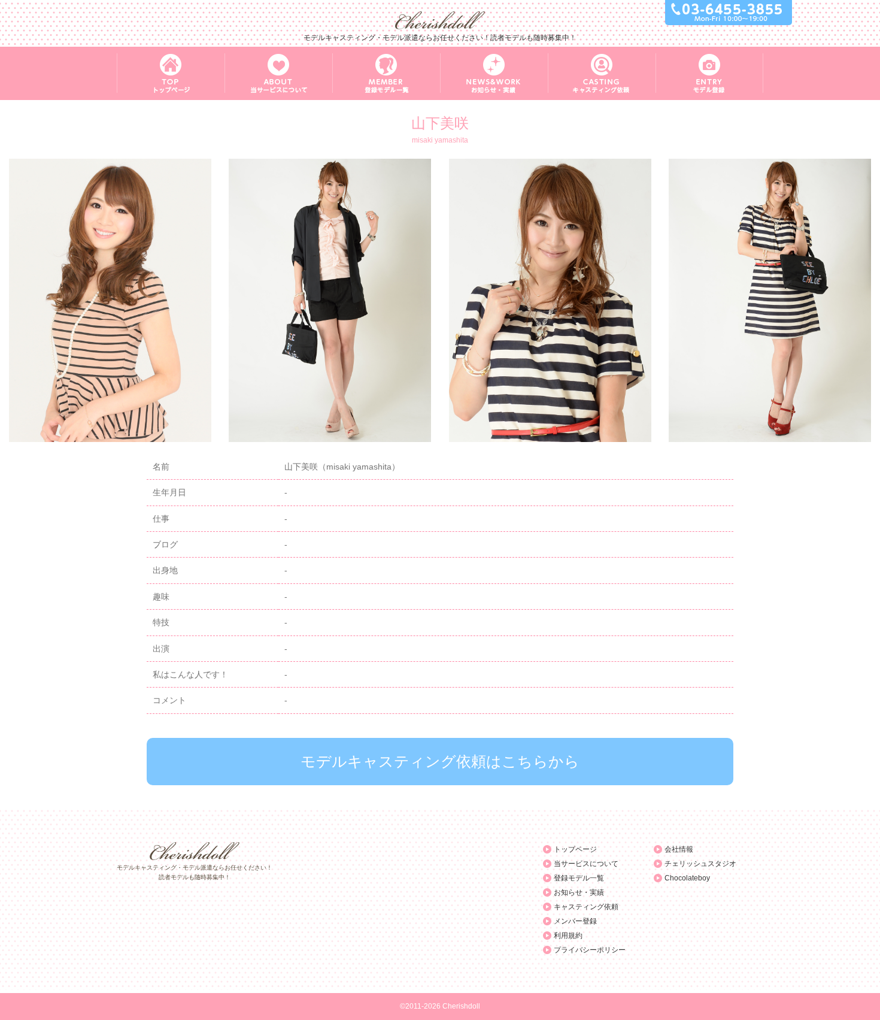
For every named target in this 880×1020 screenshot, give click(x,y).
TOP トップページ (170, 73)
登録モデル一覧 (579, 878)
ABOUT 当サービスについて (278, 73)
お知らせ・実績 (579, 892)
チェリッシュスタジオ (700, 863)
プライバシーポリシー (590, 950)
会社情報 (678, 849)
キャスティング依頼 (586, 907)
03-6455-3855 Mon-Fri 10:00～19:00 (728, 12)
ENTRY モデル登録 (709, 73)
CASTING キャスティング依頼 (602, 73)
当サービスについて (586, 863)
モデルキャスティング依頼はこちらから (440, 761)
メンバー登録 (575, 921)
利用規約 (568, 935)
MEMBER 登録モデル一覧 (386, 73)
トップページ (575, 849)
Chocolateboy (687, 878)
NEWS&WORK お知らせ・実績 (494, 73)
